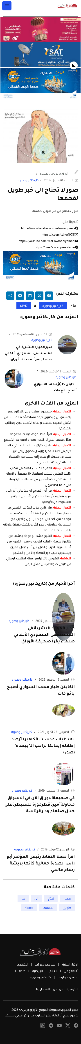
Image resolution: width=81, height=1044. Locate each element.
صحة (22, 971)
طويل (67, 907)
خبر (23, 898)
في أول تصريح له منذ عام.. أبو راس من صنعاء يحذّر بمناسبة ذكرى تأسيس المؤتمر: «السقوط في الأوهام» (38, 496)
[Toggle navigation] (6, 5)
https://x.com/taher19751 (58, 234)
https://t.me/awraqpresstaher (55, 247)
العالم (53, 971)
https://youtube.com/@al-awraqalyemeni (47, 241)
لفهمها (48, 907)
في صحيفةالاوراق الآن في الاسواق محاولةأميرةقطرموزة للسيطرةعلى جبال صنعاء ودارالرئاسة (39, 805)
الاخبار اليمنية (62, 411)
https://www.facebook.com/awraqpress (48, 228)
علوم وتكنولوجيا (68, 977)
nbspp (29, 907)
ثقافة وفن (71, 971)
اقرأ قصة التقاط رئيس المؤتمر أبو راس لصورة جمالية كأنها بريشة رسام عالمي (41, 864)
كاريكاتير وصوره (28, 180)
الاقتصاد (22, 964)
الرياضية (65, 558)
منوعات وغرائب (45, 964)
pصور (67, 898)
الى (36, 898)
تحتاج (50, 898)
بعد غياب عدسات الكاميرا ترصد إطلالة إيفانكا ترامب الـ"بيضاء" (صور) (43, 746)
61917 (23, 305)
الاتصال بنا (43, 989)
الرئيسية (72, 989)
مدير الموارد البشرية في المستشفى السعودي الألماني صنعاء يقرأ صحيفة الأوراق (28, 354)
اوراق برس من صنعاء (54, 173)
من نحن (58, 989)
